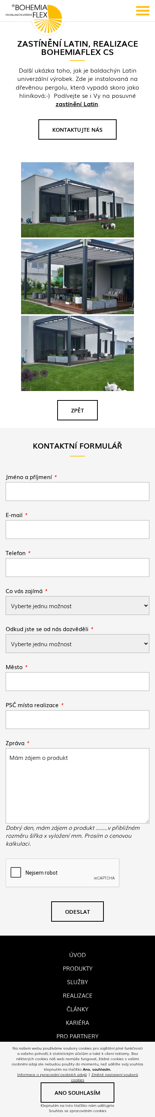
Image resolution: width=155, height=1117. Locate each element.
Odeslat (77, 911)
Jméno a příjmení (31, 476)
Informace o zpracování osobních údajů (52, 1074)
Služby (77, 981)
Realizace (78, 995)
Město (16, 666)
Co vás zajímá (26, 590)
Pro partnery (77, 1036)
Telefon (18, 552)
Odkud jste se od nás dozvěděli (49, 628)
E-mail (16, 514)
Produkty (78, 968)
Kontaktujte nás (77, 129)
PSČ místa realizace (34, 704)
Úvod (77, 954)
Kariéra (77, 1022)
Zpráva (17, 742)
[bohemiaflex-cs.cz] (34, 19)
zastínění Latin (77, 103)
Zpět (77, 410)
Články (77, 1008)
